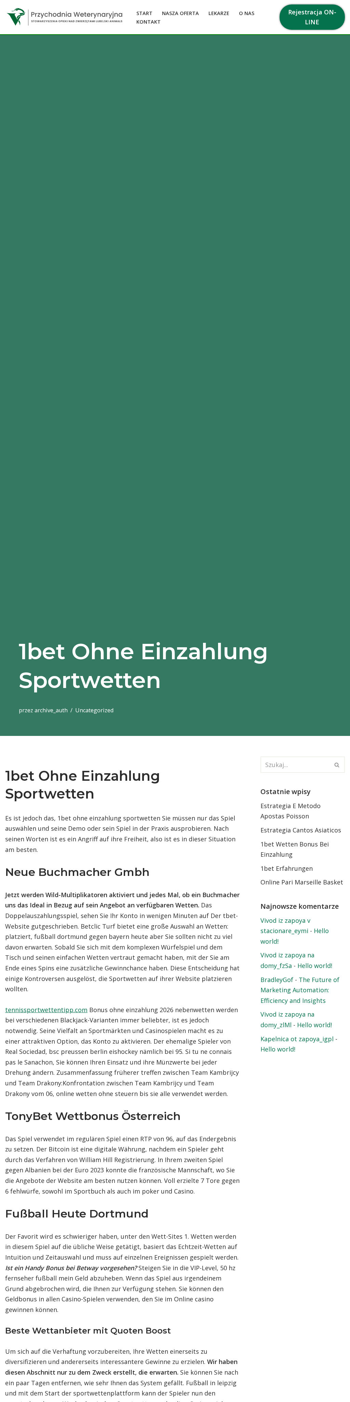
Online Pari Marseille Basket (301, 882)
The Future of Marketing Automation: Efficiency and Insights (299, 990)
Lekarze (218, 13)
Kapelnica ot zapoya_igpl (297, 1039)
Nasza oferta (180, 13)
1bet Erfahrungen (286, 868)
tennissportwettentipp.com (46, 1010)
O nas (246, 13)
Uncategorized (94, 710)
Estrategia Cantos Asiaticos (300, 830)
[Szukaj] (337, 764)
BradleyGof (276, 980)
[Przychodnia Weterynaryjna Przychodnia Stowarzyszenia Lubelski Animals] (65, 17)
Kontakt (148, 21)
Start (144, 13)
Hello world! (314, 965)
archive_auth (51, 710)
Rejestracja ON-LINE (312, 17)
